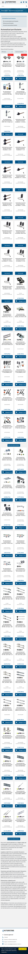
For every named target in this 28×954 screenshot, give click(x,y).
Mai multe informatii (12, 952)
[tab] (14, 934)
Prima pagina (4, 10)
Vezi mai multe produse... (13, 445)
